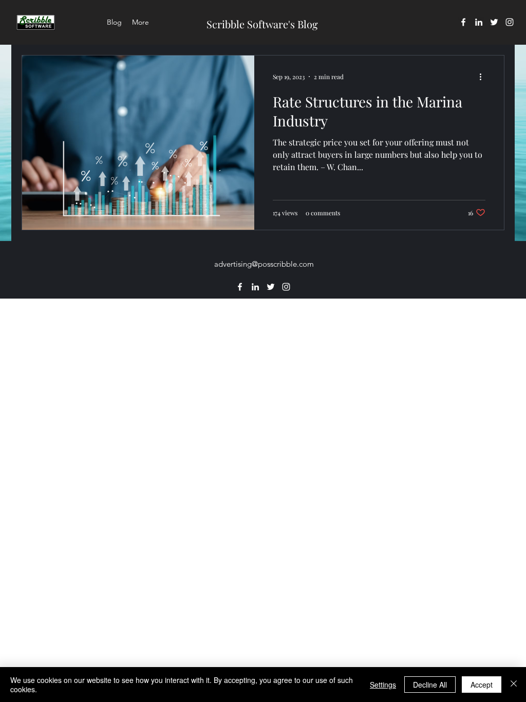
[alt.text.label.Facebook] (463, 22)
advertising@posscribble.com (264, 264)
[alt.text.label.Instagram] (509, 22)
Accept (482, 684)
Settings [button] (383, 684)
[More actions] (484, 76)
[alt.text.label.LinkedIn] (479, 22)
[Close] (514, 684)
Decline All (430, 684)
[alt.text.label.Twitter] (494, 22)
